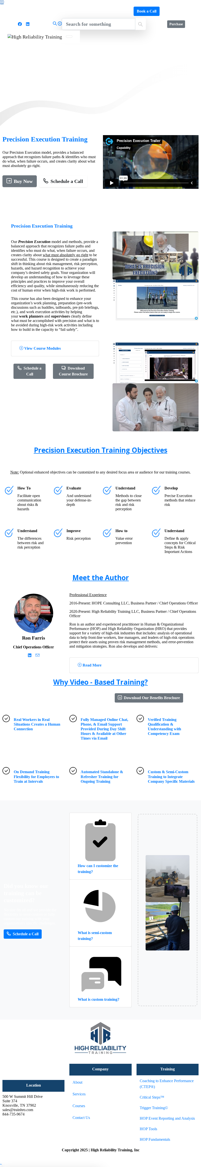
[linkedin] (28, 24)
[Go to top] (1, 1165)
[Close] (2, 2)
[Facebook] (20, 24)
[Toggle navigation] (69, 36)
